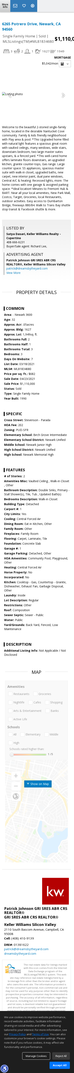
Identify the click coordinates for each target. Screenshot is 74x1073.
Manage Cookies (36, 1056)
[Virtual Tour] (33, 6)
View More (13, 273)
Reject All (61, 1056)
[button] (4, 1068)
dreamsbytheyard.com (20, 953)
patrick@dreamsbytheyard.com (27, 268)
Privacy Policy (17, 1034)
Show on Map (39, 784)
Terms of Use (40, 1034)
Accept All (60, 1065)
